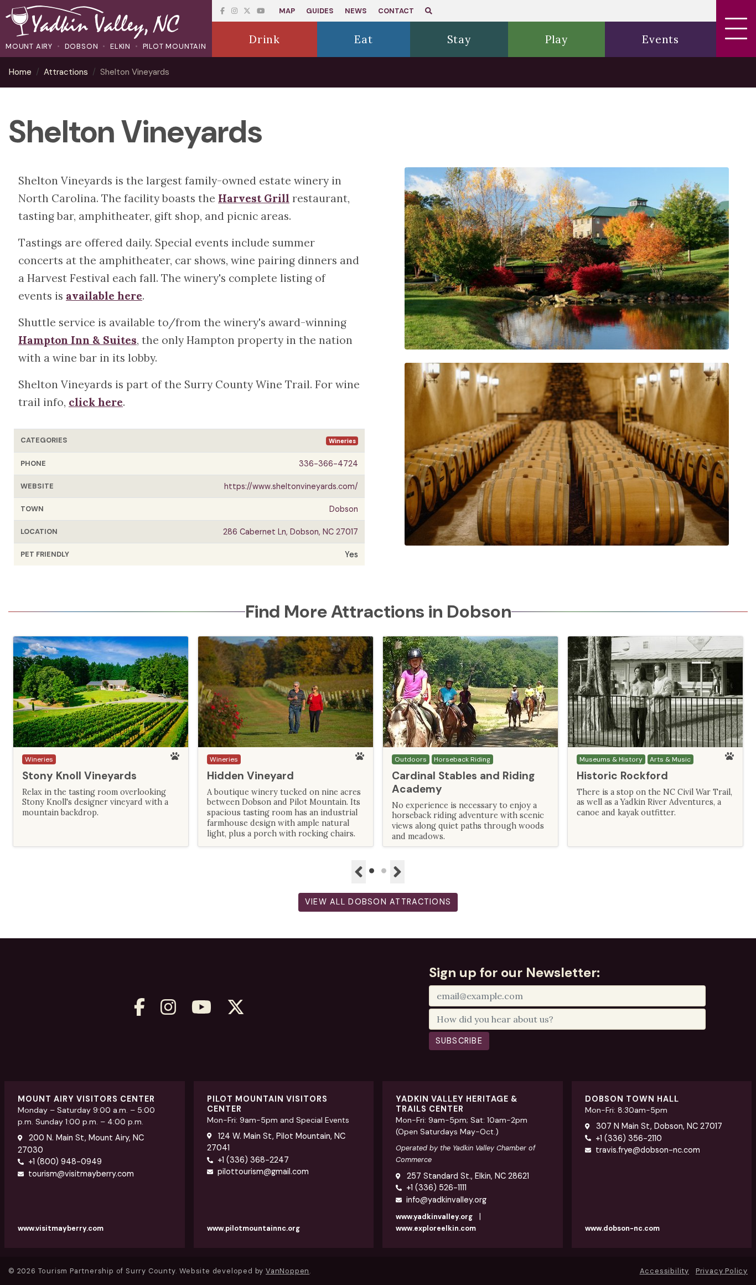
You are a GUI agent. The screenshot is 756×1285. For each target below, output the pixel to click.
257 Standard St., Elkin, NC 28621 (467, 1176)
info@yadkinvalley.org (446, 1200)
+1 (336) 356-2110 (629, 1138)
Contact (396, 11)
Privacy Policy (722, 1271)
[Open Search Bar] (428, 11)
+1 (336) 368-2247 (253, 1160)
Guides (320, 11)
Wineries (342, 441)
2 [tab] (384, 871)
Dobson (82, 46)
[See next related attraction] (397, 871)
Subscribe (459, 1041)
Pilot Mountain (174, 46)
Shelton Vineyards (134, 72)
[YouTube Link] (247, 11)
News (356, 11)
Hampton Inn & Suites (77, 340)
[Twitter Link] (261, 11)
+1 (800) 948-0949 (65, 1161)
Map (287, 11)
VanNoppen (287, 1271)
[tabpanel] (100, 741)
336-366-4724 (328, 464)
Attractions (66, 72)
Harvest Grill (253, 198)
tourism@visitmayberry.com (81, 1174)
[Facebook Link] (222, 11)
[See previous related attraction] (358, 871)
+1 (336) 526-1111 (436, 1188)
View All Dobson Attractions (378, 902)
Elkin (120, 46)
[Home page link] (106, 23)
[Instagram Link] (234, 11)
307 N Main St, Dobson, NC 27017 (658, 1126)
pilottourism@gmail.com (263, 1171)
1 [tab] (372, 871)
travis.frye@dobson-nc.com (648, 1150)
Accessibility (664, 1271)
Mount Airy (29, 46)
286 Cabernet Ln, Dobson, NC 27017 (290, 532)
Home (20, 72)
